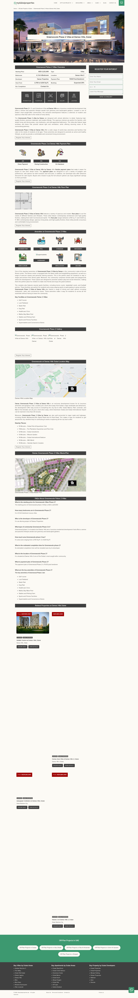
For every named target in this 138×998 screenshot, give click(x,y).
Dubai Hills (56, 982)
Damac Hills (79, 75)
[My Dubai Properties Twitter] (107, 992)
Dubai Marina (56, 975)
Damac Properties (43, 79)
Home (55, 3)
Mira (16, 980)
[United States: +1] (91, 87)
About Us (48, 992)
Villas (82, 72)
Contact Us (112, 3)
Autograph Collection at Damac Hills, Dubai (31, 801)
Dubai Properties (95, 970)
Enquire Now (22, 646)
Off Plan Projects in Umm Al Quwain (106, 948)
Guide (97, 3)
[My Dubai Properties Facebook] (105, 992)
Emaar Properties (96, 968)
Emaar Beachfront (58, 968)
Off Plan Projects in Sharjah (69, 954)
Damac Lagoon (19, 975)
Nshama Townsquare (21, 984)
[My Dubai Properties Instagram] (109, 992)
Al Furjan (55, 984)
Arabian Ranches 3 (20, 968)
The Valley (18, 970)
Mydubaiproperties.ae (23, 992)
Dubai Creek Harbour (59, 970)
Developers (79, 3)
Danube (93, 982)
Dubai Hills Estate (20, 973)
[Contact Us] (121, 3)
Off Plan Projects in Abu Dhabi (51, 948)
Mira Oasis (18, 982)
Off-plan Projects (65, 3)
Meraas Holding (95, 973)
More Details (33, 646)
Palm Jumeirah (19, 987)
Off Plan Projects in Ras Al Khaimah (78, 948)
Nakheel (93, 977)
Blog (104, 3)
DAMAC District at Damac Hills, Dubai (29, 640)
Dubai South (56, 977)
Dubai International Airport (77, 410)
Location (19, 637)
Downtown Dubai (58, 973)
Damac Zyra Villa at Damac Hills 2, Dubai (65, 759)
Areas (89, 3)
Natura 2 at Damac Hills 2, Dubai (62, 919)
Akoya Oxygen (57, 980)
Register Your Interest (23, 138)
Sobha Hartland (57, 987)
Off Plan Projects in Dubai (28, 948)
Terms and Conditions (57, 992)
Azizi (92, 980)
